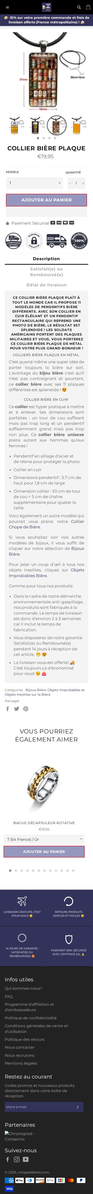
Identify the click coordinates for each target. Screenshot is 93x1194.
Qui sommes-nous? (23, 988)
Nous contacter (19, 1047)
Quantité (73, 172)
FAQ (9, 996)
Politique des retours (25, 1039)
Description (46, 258)
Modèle (12, 172)
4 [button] (55, 138)
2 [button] (43, 138)
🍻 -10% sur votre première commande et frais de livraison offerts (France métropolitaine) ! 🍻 (46, 20)
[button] (46, 211)
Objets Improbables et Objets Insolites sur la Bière (45, 692)
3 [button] (49, 138)
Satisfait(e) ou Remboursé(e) (46, 272)
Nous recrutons (19, 1055)
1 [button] (38, 138)
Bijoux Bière (36, 690)
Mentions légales (21, 1063)
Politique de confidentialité (31, 1018)
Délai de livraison (46, 285)
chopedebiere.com (33, 1172)
